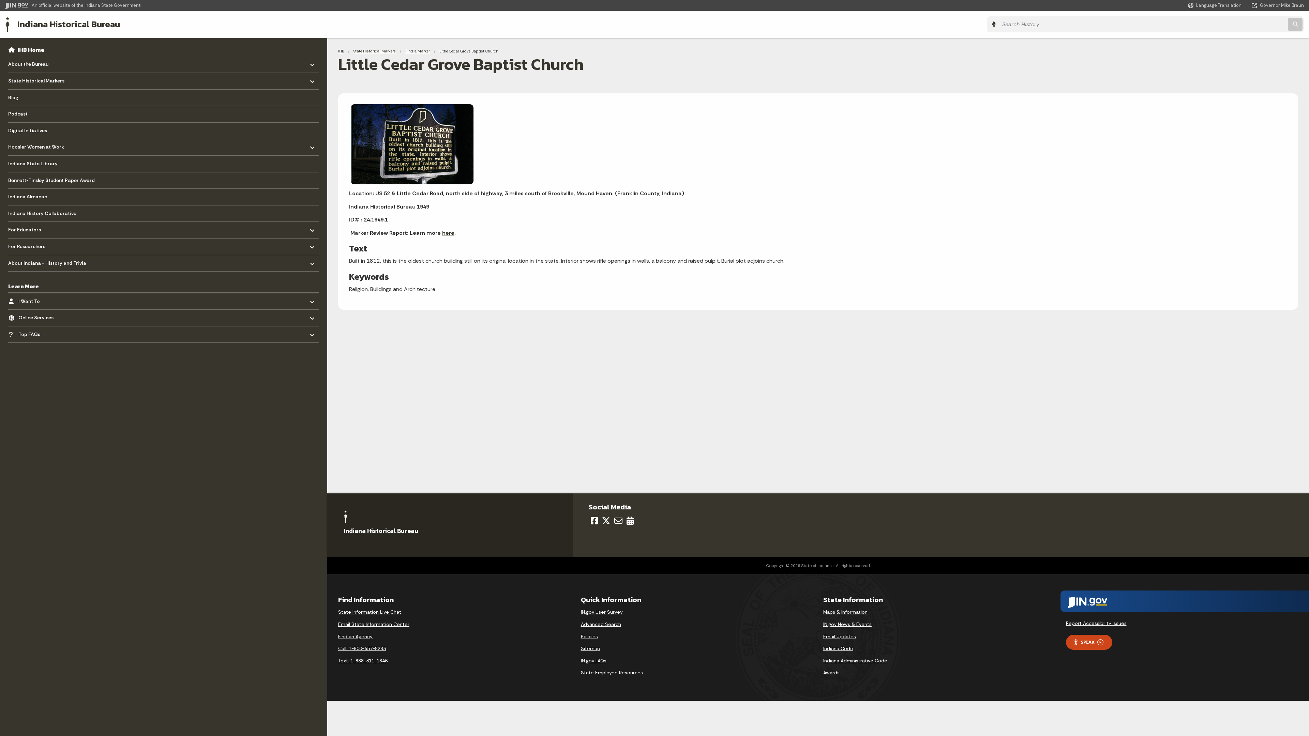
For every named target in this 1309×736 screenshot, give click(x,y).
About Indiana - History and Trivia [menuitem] (47, 261)
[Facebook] (594, 521)
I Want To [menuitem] (38, 299)
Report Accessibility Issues (1096, 623)
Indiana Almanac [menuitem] (27, 197)
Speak (1088, 642)
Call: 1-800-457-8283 (362, 648)
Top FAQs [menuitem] (38, 332)
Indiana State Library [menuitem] (33, 163)
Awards (831, 673)
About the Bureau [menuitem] (28, 62)
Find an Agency (355, 636)
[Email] (618, 521)
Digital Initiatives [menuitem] (27, 130)
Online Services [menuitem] (38, 316)
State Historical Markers (374, 51)
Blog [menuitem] (13, 97)
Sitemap (590, 648)
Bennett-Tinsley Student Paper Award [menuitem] (51, 180)
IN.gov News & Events (847, 624)
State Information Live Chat (369, 612)
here (448, 232)
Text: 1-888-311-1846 (363, 661)
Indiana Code (838, 648)
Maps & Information (845, 612)
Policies (589, 636)
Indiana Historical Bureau (68, 24)
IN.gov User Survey (602, 612)
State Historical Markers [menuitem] (36, 79)
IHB (341, 51)
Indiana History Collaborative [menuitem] (42, 213)
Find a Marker (417, 51)
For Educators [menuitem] (28, 228)
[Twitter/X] (606, 521)
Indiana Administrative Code (855, 661)
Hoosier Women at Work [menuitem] (36, 145)
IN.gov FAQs (593, 661)
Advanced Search (601, 624)
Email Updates (839, 636)
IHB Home (30, 49)
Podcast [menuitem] (18, 114)
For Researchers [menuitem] (28, 244)
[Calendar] (630, 521)
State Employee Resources (612, 673)
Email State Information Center (373, 624)
